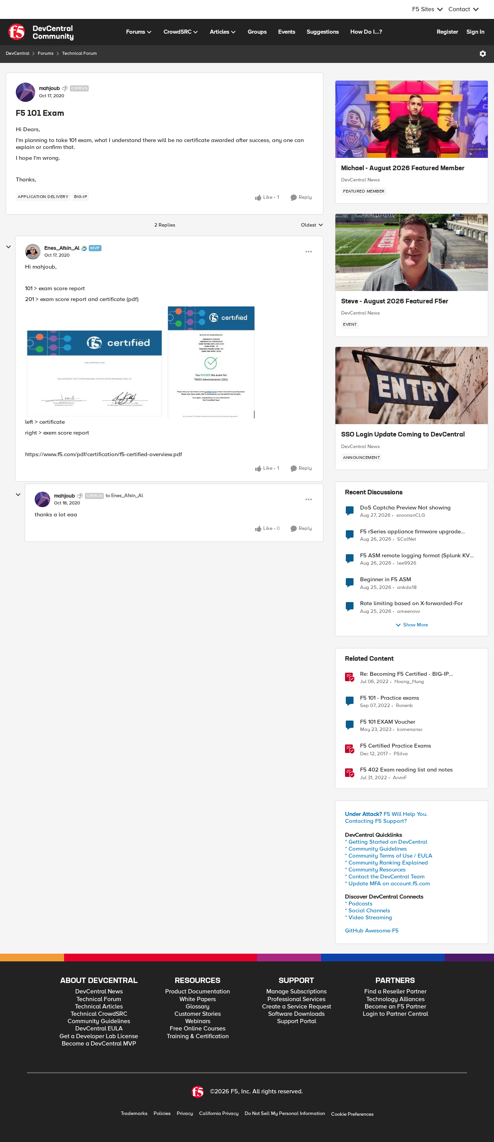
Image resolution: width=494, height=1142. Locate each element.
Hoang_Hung (409, 682)
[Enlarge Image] (169, 362)
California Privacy (219, 1114)
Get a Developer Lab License (98, 1036)
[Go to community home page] (41, 32)
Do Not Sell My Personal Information (285, 1114)
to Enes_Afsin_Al (124, 496)
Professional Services (296, 999)
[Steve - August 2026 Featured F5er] (411, 252)
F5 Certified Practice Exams (395, 746)
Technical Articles (99, 1006)
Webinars (197, 1021)
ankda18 (407, 587)
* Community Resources (375, 869)
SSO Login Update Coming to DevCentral (403, 435)
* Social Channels (367, 910)
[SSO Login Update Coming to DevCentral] (411, 385)
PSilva (401, 754)
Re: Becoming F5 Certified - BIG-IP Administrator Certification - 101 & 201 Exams (417, 674)
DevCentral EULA (99, 1028)
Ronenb (404, 706)
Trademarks (134, 1114)
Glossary (198, 1006)
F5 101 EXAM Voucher (387, 722)
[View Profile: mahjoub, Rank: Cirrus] (25, 92)
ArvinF (400, 778)
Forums (46, 53)
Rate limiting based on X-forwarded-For (411, 603)
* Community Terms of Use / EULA (388, 855)
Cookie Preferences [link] (352, 1114)
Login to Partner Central (395, 1014)
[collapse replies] (8, 247)
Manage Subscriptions (296, 991)
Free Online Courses (197, 1028)
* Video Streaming (368, 917)
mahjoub (49, 88)
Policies (162, 1114)
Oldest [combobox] (312, 225)
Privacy (185, 1114)
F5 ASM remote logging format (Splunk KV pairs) (415, 555)
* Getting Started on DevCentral (386, 841)
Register (447, 31)
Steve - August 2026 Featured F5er (394, 302)
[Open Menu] (482, 53)
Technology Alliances (395, 999)
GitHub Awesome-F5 (372, 930)
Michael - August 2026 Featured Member (403, 169)
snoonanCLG (410, 515)
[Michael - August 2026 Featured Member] (411, 119)
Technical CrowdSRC (99, 1014)
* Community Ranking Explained (386, 862)
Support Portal (296, 1021)
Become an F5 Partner (395, 1006)
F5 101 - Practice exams (389, 698)
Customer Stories (197, 1014)
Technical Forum (79, 53)
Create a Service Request (296, 1006)
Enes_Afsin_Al (62, 248)
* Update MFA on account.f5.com (387, 883)
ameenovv (408, 611)
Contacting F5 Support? (376, 820)
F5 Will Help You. (386, 813)
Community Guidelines (99, 1021)
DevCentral (17, 53)
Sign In (475, 31)
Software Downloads (296, 1014)
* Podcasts (358, 903)
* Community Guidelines (376, 848)
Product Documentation (197, 991)
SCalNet (406, 539)
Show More (415, 625)
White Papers (197, 999)
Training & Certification (198, 1036)
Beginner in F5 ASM (385, 579)
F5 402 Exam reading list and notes (406, 769)
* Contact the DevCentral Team (385, 876)
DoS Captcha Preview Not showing (405, 507)
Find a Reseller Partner (395, 991)
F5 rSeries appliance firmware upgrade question (410, 531)
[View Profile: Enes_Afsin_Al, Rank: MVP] (33, 251)
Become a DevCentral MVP (99, 1043)
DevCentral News (360, 180)
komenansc (410, 730)
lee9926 (406, 563)
